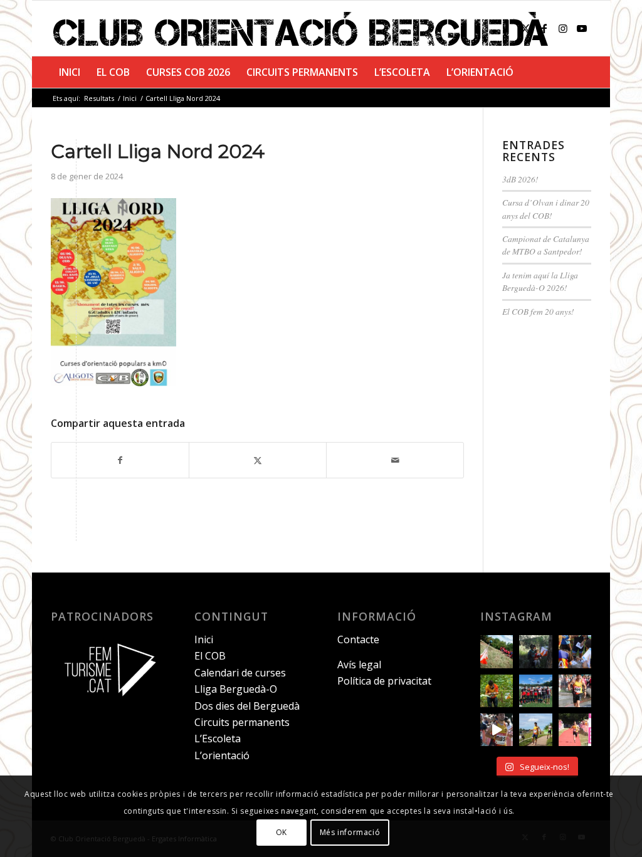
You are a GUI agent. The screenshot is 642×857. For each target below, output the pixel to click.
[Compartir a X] (257, 460)
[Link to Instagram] (563, 28)
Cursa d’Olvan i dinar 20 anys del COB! (545, 208)
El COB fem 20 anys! (538, 311)
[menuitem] (69, 72)
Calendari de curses (240, 673)
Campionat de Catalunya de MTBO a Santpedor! (545, 245)
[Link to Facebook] (544, 28)
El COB (210, 656)
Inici (203, 639)
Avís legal (359, 664)
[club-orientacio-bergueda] (303, 28)
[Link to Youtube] (581, 28)
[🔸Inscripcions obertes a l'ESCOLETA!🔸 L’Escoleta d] (496, 651)
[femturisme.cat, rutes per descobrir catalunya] (106, 703)
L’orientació (222, 755)
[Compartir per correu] (395, 460)
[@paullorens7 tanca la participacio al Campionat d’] (496, 691)
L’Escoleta (217, 738)
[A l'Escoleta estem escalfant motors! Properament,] (535, 651)
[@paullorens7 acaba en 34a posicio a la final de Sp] (575, 691)
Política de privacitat (384, 681)
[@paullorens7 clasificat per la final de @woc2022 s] (496, 729)
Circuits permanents (242, 722)
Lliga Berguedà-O (235, 689)
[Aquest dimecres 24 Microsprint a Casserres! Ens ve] (575, 651)
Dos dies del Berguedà (247, 706)
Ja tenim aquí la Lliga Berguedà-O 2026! (540, 281)
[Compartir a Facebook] (120, 460)
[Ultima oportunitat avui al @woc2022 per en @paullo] (535, 729)
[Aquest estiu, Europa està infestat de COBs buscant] (535, 691)
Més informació (350, 832)
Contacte (358, 639)
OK (281, 832)
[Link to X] (525, 28)
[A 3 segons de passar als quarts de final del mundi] (575, 729)
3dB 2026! (520, 179)
